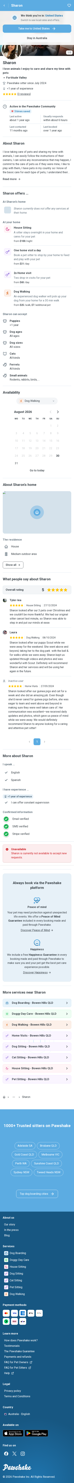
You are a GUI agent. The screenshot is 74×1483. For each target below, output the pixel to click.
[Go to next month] (57, 411)
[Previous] (29, 741)
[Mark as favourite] (69, 5)
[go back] (4, 5)
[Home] (4, 1097)
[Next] (44, 741)
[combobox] (37, 401)
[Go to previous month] (50, 411)
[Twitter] (14, 1453)
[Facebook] (6, 1453)
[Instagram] (22, 1453)
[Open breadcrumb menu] (14, 1097)
